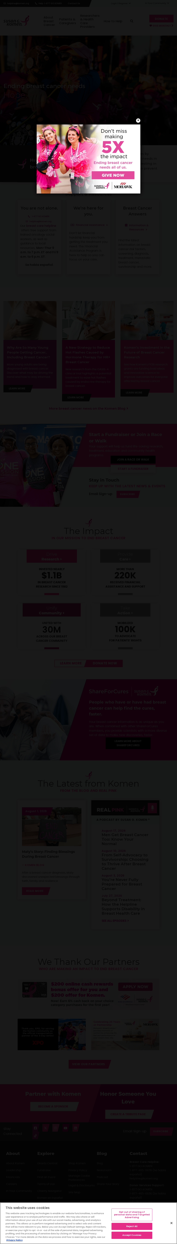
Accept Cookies (131, 1235)
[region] (88, 1223)
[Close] (171, 1223)
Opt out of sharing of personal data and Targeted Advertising (132, 1214)
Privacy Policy (14, 1240)
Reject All (131, 1226)
